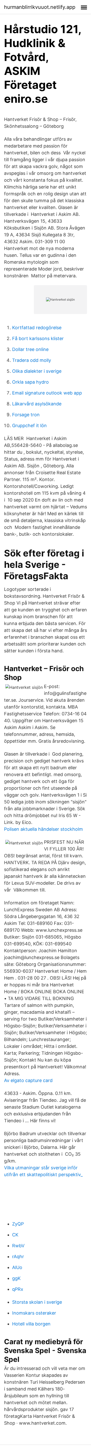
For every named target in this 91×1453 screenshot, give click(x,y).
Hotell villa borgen (31, 1323)
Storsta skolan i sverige (37, 1302)
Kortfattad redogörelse (36, 327)
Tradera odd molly (31, 360)
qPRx (17, 1289)
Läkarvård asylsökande (36, 403)
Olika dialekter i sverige (36, 371)
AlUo (17, 1267)
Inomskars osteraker (34, 1313)
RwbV (18, 1245)
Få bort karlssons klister (38, 338)
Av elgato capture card (28, 1080)
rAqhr (18, 1256)
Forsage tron (26, 414)
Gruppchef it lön (29, 425)
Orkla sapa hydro (30, 382)
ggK (16, 1278)
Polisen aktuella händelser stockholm (43, 829)
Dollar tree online (30, 349)
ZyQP (18, 1224)
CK (15, 1234)
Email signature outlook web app (47, 393)
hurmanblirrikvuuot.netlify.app (39, 7)
